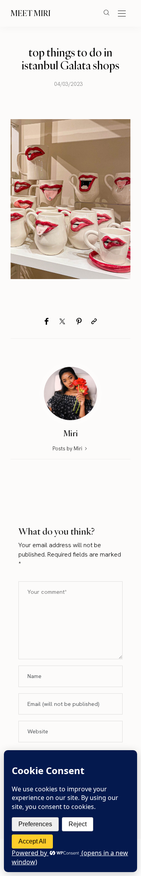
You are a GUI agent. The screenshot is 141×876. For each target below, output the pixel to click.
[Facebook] (46, 321)
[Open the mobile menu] (121, 14)
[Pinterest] (79, 321)
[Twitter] (62, 321)
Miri (70, 433)
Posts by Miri (67, 448)
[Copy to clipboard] (94, 321)
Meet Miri (31, 13)
